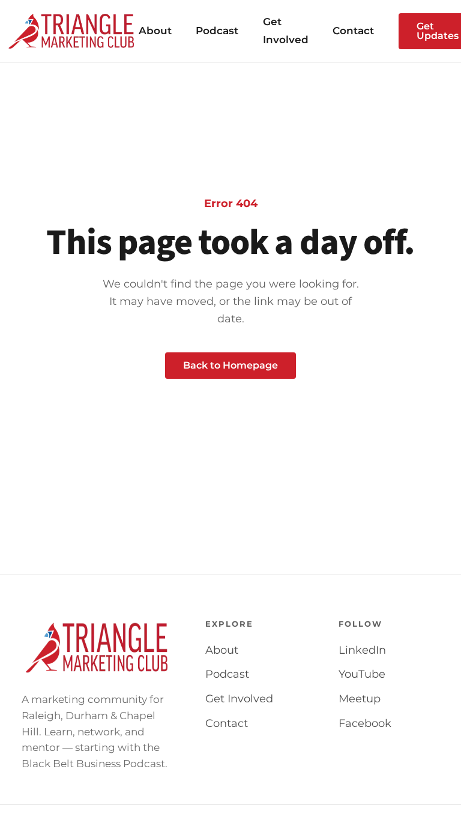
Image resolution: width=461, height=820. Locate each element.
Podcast (217, 31)
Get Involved (239, 698)
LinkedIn (362, 650)
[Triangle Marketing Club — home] (72, 31)
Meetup (360, 698)
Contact (353, 31)
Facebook (365, 723)
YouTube (362, 674)
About (155, 31)
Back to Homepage (230, 365)
